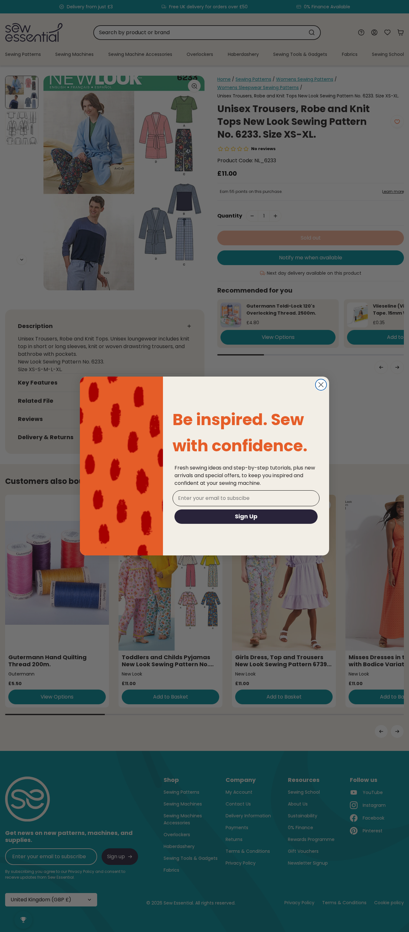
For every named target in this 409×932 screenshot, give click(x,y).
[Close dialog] (321, 384)
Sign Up (246, 516)
